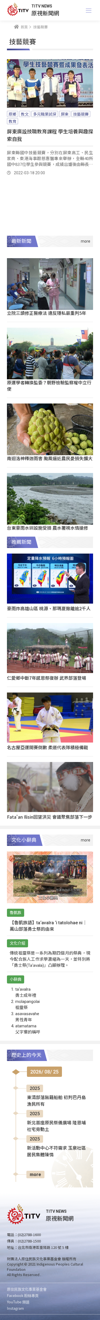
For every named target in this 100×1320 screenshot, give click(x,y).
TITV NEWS (41, 6)
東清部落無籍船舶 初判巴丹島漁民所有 (56, 1101)
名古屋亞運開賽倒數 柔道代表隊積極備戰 (47, 747)
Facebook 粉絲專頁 (23, 1295)
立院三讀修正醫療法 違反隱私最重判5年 (46, 313)
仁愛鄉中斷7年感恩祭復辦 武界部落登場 (46, 677)
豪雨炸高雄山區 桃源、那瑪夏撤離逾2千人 (49, 608)
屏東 (65, 114)
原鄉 (12, 114)
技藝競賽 (81, 114)
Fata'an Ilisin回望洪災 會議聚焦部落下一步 (49, 816)
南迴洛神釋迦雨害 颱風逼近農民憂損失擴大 (49, 458)
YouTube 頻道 (18, 1301)
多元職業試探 (44, 114)
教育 (12, 121)
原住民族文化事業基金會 (27, 1289)
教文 (25, 114)
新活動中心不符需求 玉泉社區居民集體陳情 (56, 1151)
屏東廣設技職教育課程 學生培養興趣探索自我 (50, 135)
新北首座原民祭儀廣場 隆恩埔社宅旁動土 (56, 1126)
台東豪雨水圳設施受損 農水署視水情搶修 (47, 527)
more (35, 1174)
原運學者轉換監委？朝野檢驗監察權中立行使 (49, 385)
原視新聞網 (45, 13)
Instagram (15, 1308)
